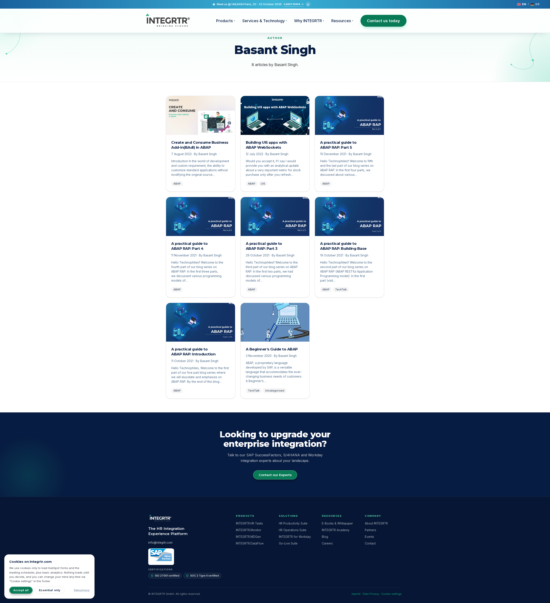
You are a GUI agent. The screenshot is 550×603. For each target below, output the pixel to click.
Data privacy (82, 590)
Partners (370, 530)
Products (225, 21)
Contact (370, 543)
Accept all (21, 590)
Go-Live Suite (288, 543)
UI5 (263, 183)
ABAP (177, 183)
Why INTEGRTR (309, 21)
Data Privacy (371, 593)
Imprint (356, 593)
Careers (327, 543)
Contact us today (383, 21)
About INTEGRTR (376, 523)
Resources (342, 21)
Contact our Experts (275, 475)
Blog (325, 536)
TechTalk (341, 289)
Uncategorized (274, 390)
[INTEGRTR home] (167, 20)
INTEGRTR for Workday (295, 536)
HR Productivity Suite (293, 523)
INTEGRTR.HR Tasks (249, 523)
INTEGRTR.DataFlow (250, 543)
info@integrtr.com (160, 542)
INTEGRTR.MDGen (248, 536)
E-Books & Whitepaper (337, 523)
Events (369, 536)
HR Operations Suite (292, 530)
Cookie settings (391, 593)
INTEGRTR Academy (336, 530)
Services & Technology (264, 21)
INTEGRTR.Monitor (248, 530)
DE (537, 4)
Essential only (49, 590)
